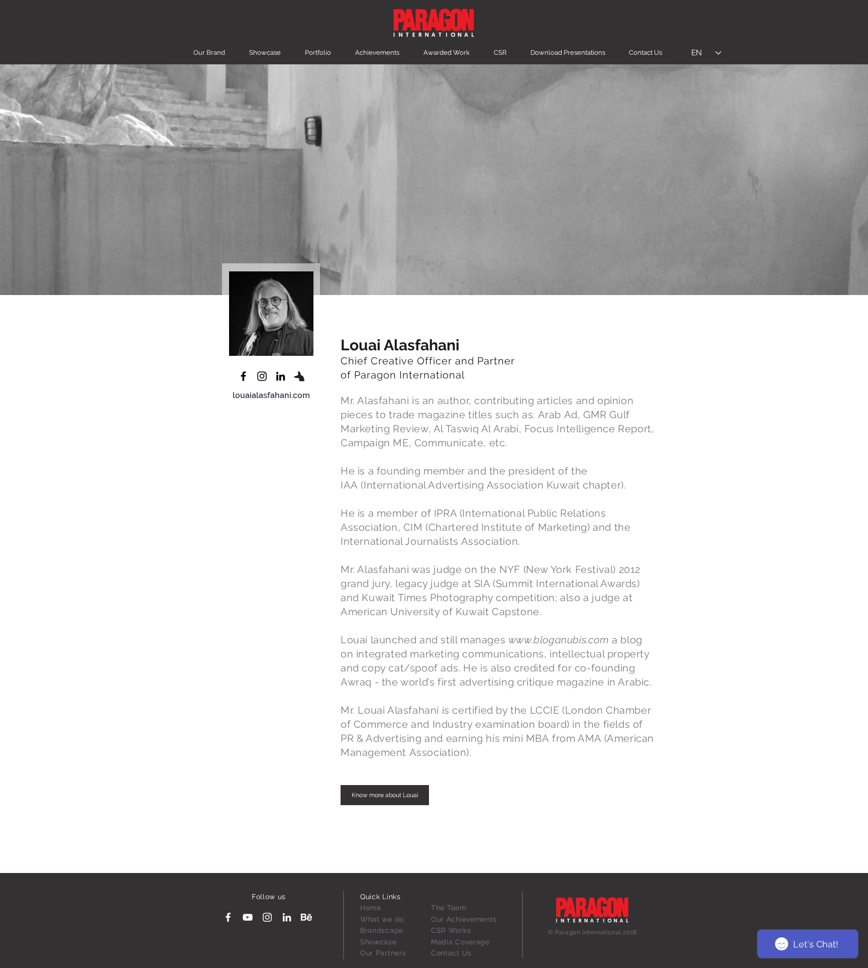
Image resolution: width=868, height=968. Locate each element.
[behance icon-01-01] (306, 917)
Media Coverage (460, 942)
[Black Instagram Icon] (262, 376)
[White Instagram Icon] (267, 917)
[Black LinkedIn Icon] (280, 376)
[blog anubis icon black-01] (299, 376)
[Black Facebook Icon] (243, 376)
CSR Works (451, 930)
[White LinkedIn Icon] (287, 917)
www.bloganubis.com (558, 640)
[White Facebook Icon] (228, 917)
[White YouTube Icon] (248, 917)
